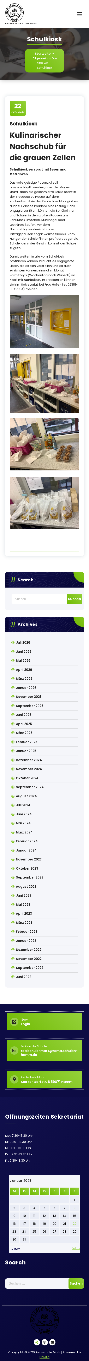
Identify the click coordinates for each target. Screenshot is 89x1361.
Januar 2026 (26, 688)
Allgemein (40, 58)
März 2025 (24, 733)
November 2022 (29, 959)
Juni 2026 (23, 651)
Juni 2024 (24, 814)
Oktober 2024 (27, 778)
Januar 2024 (26, 850)
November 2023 (29, 859)
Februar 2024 (27, 841)
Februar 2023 (26, 931)
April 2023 (24, 913)
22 (74, 1223)
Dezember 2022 (28, 949)
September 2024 (30, 787)
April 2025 (24, 724)
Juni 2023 (23, 895)
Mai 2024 (23, 823)
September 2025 (29, 706)
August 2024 (26, 796)
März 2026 (24, 678)
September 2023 (29, 877)
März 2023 (24, 922)
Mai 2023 (23, 904)
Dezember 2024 (29, 760)
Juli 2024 (23, 805)
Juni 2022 (23, 977)
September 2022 (29, 968)
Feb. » (76, 1248)
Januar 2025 (26, 751)
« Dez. (16, 1249)
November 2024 (29, 769)
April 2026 (24, 670)
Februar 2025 (26, 742)
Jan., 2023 (18, 108)
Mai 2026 (23, 660)
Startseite (43, 53)
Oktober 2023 (27, 868)
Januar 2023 (26, 941)
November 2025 (29, 697)
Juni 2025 (23, 715)
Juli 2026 (23, 642)
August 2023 (26, 886)
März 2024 (24, 832)
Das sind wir (47, 60)
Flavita (44, 1357)
